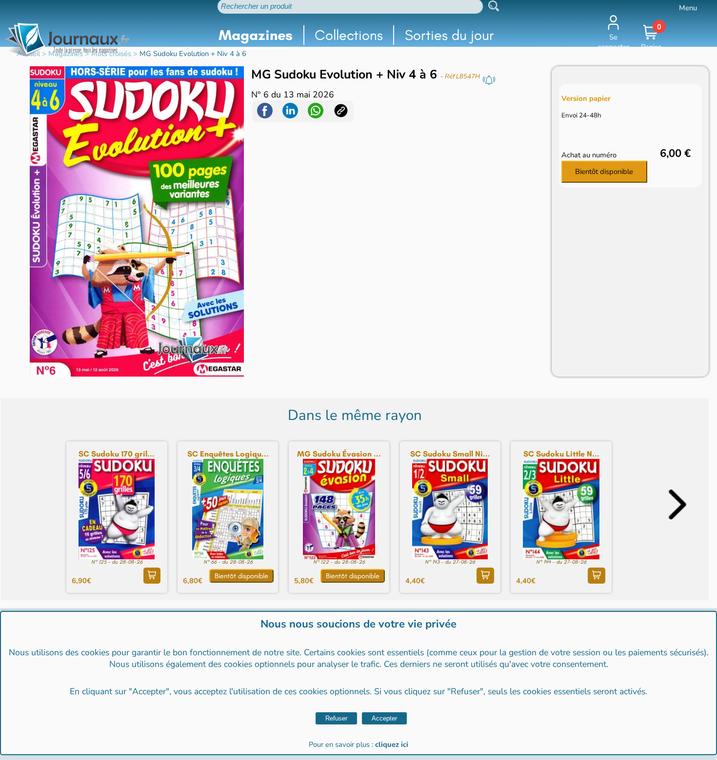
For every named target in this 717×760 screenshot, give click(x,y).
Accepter (384, 718)
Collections (349, 35)
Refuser (336, 718)
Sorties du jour (449, 35)
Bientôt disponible (604, 171)
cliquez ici (391, 744)
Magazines (256, 35)
